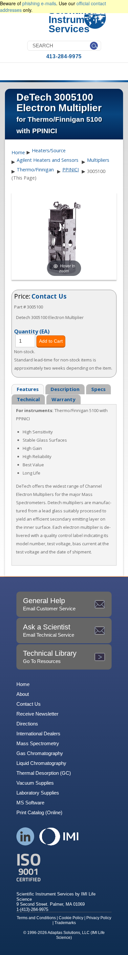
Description (65, 389)
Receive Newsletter (37, 714)
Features (28, 389)
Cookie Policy (71, 918)
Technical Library (49, 656)
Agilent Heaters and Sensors (47, 160)
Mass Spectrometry (37, 743)
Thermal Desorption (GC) (43, 773)
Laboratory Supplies (37, 793)
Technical (28, 399)
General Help (49, 604)
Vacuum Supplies (35, 783)
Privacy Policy (98, 918)
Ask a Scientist (48, 630)
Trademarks (65, 922)
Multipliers (98, 160)
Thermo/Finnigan (35, 169)
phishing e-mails (39, 3)
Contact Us (49, 296)
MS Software (30, 802)
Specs (98, 389)
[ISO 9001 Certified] (64, 868)
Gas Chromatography (39, 753)
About (22, 694)
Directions (27, 723)
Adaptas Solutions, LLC (69, 932)
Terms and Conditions (36, 918)
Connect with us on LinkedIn (25, 836)
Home (18, 153)
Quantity (32, 331)
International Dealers (38, 733)
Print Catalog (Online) (39, 812)
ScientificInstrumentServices (74, 19)
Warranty (63, 399)
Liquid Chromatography (41, 763)
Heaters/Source (49, 150)
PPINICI (70, 169)
